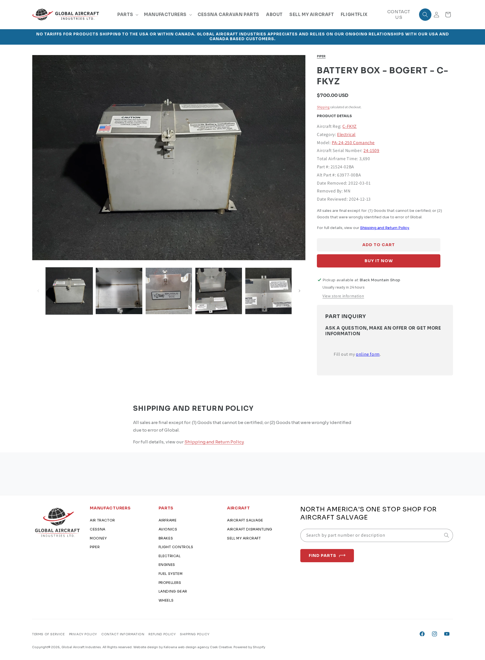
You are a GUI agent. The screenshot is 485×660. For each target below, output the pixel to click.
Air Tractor (102, 520)
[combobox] (377, 535)
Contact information (122, 634)
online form (368, 354)
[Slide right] (299, 291)
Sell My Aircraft (244, 538)
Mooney (98, 538)
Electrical (346, 134)
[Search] (446, 535)
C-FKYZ (349, 126)
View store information (343, 295)
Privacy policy (83, 634)
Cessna (98, 529)
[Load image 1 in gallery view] (69, 290)
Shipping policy (194, 634)
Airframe (168, 520)
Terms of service (48, 634)
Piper (321, 56)
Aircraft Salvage (245, 520)
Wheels (166, 600)
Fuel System (171, 573)
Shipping (323, 107)
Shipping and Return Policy (384, 228)
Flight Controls (176, 547)
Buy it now (379, 260)
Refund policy (162, 634)
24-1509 (371, 150)
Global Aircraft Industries (81, 647)
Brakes (166, 538)
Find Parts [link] (322, 555)
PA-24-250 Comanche (353, 143)
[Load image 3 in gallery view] (168, 290)
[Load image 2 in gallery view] (118, 290)
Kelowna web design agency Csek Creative (198, 647)
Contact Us (398, 14)
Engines (167, 565)
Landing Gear (173, 591)
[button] (127, 14)
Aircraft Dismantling (249, 529)
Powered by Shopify (249, 647)
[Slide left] (38, 291)
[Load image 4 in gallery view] (218, 290)
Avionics (168, 529)
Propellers (170, 582)
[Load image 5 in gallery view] (268, 290)
